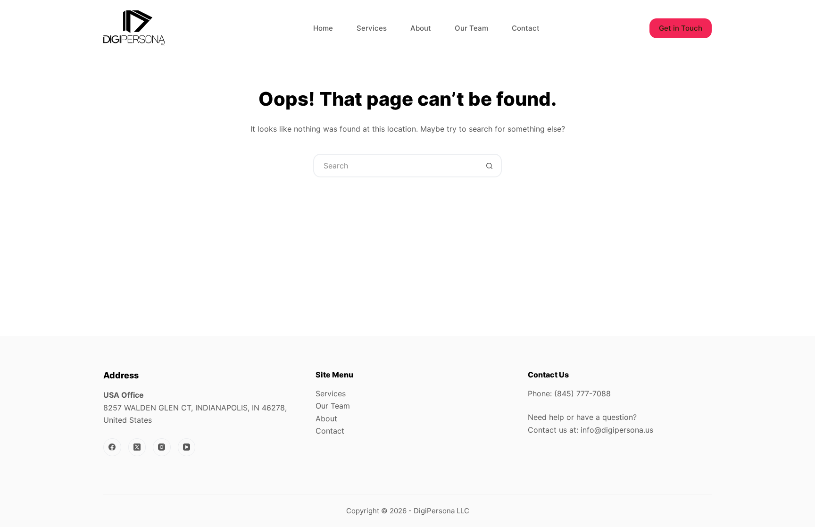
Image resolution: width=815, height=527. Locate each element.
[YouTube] (187, 447)
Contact (526, 28)
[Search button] (489, 165)
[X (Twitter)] (137, 447)
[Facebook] (112, 447)
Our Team (471, 28)
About (420, 28)
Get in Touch (680, 28)
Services (372, 28)
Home (323, 28)
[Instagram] (162, 447)
